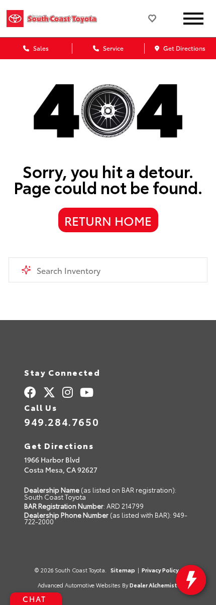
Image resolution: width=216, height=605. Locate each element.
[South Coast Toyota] (64, 18)
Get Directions (183, 48)
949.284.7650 (61, 421)
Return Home (108, 220)
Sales (40, 48)
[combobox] (108, 269)
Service (112, 48)
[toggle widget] (191, 580)
